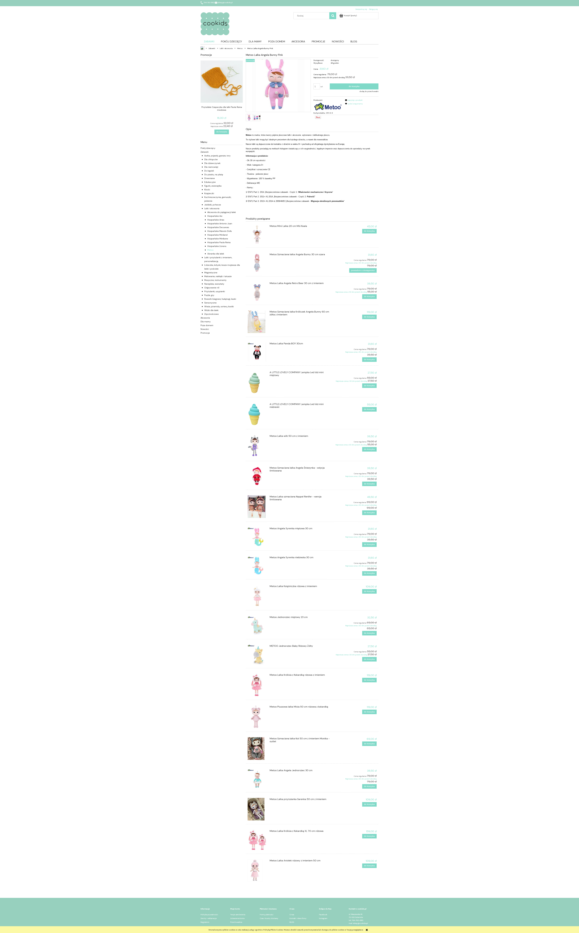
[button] (353, 100)
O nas (292, 914)
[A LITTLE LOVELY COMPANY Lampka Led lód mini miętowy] (257, 382)
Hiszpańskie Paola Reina (219, 242)
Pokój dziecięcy (208, 148)
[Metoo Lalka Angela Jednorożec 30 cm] (257, 778)
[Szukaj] (332, 15)
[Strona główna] (215, 23)
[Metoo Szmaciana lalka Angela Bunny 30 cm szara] (257, 262)
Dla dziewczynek (212, 163)
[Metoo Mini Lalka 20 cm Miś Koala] (257, 234)
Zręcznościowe (211, 314)
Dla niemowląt (211, 167)
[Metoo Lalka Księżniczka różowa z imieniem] (257, 596)
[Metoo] (327, 106)
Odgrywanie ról (211, 287)
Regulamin (205, 922)
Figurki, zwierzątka (212, 185)
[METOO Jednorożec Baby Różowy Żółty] (257, 654)
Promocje (205, 333)
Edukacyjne (210, 182)
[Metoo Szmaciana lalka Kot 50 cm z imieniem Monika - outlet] (257, 748)
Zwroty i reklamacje (209, 918)
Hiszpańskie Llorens (216, 246)
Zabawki (205, 152)
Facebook (323, 914)
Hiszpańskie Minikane (217, 238)
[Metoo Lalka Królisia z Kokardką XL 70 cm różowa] (257, 840)
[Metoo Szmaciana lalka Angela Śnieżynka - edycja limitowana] (257, 476)
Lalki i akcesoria (211, 208)
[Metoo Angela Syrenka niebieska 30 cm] (257, 565)
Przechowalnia (236, 922)
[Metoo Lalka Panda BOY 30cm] (257, 351)
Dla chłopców (211, 159)
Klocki (207, 189)
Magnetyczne (210, 272)
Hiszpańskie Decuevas (218, 227)
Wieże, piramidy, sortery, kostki (219, 306)
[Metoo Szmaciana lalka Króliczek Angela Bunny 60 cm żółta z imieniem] (257, 321)
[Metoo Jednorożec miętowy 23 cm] (257, 625)
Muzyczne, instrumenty (215, 280)
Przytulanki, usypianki (214, 291)
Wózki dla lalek (211, 310)
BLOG (292, 922)
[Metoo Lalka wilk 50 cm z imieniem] (257, 446)
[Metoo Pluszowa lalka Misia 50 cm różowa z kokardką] (257, 716)
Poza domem (207, 325)
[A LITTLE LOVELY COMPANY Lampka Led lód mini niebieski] (257, 414)
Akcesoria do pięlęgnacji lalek (221, 212)
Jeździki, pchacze (212, 204)
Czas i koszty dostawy (269, 918)
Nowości (205, 329)
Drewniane (209, 178)
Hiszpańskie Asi (214, 216)
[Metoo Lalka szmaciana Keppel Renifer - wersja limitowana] (257, 506)
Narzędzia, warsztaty (214, 283)
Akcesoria (205, 317)
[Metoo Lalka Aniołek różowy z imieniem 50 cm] (257, 870)
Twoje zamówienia (237, 914)
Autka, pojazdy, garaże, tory (217, 155)
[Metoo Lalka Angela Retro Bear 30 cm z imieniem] (257, 291)
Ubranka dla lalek (215, 253)
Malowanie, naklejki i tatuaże (218, 276)
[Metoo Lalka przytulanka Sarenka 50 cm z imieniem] (257, 809)
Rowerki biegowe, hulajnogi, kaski (220, 299)
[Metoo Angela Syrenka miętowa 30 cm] (257, 537)
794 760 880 (209, 2)
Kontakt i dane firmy (298, 918)
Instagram (323, 918)
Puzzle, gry (209, 295)
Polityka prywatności (209, 914)
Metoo (210, 250)
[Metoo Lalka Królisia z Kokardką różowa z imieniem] (257, 685)
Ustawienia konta (237, 918)
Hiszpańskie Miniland (217, 234)
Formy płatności (266, 914)
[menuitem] (209, 41)
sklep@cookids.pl (225, 2)
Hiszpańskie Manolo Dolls (219, 231)
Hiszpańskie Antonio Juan (219, 223)
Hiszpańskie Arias (215, 219)
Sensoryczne (210, 302)
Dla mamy (206, 321)
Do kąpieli (209, 170)
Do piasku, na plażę (213, 174)
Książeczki (209, 193)
